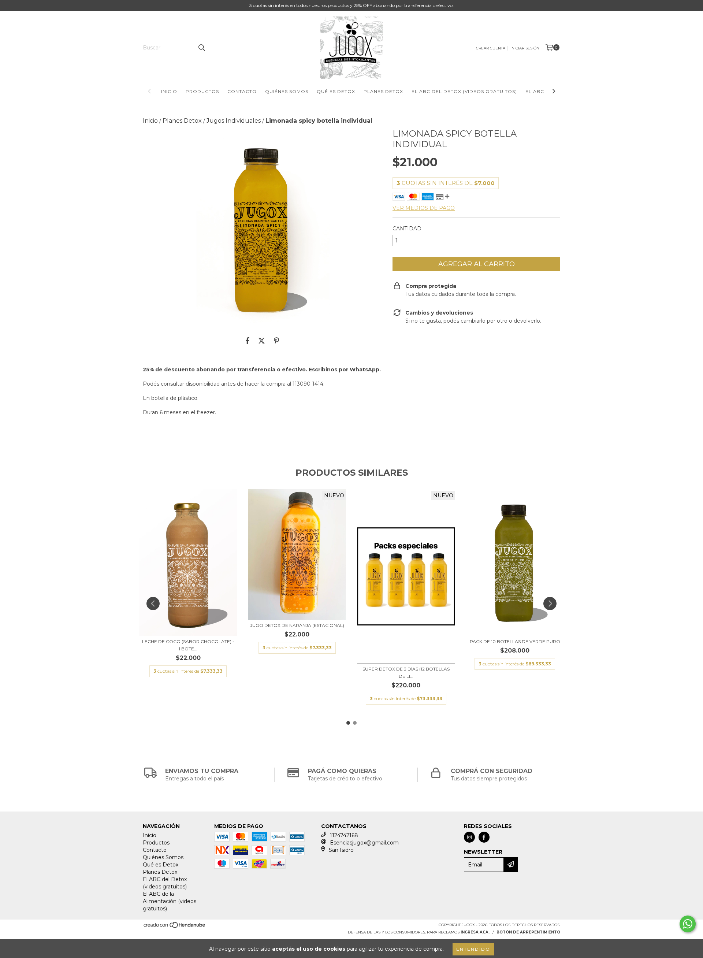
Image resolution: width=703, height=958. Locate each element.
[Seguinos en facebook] (484, 837)
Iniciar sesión (524, 48)
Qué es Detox (336, 91)
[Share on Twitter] (261, 340)
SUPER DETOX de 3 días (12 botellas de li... (406, 672)
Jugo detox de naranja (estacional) (297, 625)
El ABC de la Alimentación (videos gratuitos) (169, 901)
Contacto (242, 91)
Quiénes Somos (286, 91)
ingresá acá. (475, 932)
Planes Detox (383, 91)
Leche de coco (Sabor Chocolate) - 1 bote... (188, 645)
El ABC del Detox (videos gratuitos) (464, 91)
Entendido (473, 949)
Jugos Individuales (234, 120)
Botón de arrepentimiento (528, 932)
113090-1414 (308, 383)
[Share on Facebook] (247, 340)
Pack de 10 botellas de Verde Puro (515, 641)
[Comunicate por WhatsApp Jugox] (688, 924)
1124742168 (344, 835)
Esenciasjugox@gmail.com (364, 842)
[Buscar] (201, 47)
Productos (202, 91)
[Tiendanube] (175, 927)
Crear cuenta (490, 48)
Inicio (169, 91)
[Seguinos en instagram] (469, 837)
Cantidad (407, 228)
